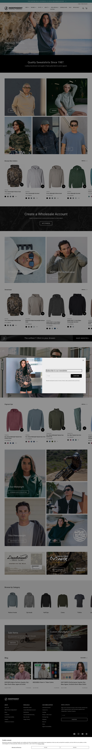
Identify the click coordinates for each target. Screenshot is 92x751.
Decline (74, 747)
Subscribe (76, 375)
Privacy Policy (41, 743)
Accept (45, 747)
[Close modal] (83, 360)
